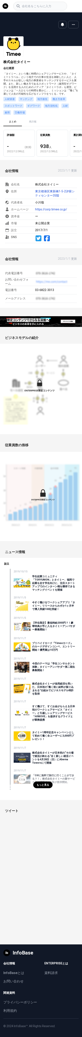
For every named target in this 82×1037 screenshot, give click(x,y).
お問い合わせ (13, 981)
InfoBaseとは (13, 973)
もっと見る (43, 784)
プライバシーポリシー (20, 1002)
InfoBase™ (21, 1026)
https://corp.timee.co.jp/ (51, 209)
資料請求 (51, 973)
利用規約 (10, 1011)
